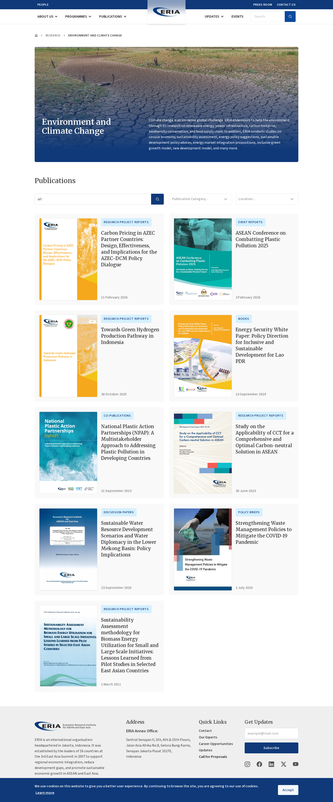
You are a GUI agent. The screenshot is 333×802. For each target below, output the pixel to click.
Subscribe (271, 747)
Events (238, 16)
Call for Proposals (213, 756)
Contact (205, 730)
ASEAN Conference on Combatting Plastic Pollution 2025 (261, 239)
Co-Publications (117, 415)
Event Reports (250, 222)
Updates (212, 16)
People (42, 4)
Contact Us (286, 4)
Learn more (45, 792)
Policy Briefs (249, 512)
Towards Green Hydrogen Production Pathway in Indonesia (130, 336)
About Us (45, 16)
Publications (110, 16)
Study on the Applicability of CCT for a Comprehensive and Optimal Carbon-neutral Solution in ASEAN (265, 439)
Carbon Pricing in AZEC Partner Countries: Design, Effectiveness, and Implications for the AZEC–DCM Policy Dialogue (129, 248)
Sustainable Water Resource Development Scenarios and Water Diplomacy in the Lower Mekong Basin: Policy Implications (128, 539)
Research (53, 35)
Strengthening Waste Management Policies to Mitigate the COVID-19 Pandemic (264, 532)
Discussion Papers (119, 512)
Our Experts (208, 737)
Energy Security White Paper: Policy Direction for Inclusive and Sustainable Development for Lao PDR (262, 345)
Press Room (262, 4)
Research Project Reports (126, 222)
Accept (288, 790)
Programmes (76, 16)
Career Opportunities (216, 743)
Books (243, 319)
